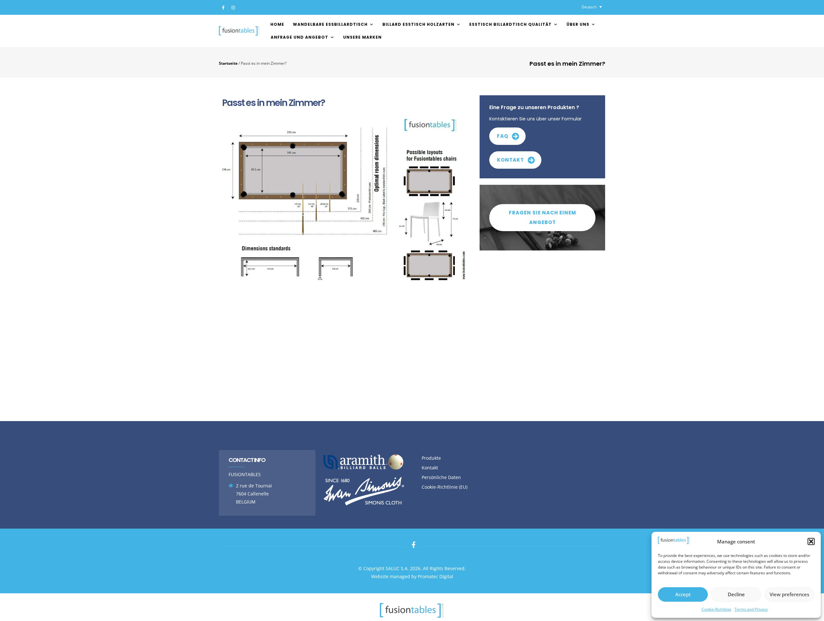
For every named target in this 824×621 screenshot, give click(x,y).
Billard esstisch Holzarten (418, 24)
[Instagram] (233, 7)
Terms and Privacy (751, 609)
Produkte (431, 458)
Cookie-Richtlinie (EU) (444, 487)
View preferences (789, 594)
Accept (683, 594)
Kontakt (430, 468)
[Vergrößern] (458, 122)
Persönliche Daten (441, 477)
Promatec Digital (435, 576)
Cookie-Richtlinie (716, 609)
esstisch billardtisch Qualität (510, 24)
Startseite (228, 63)
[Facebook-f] (223, 7)
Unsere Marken (362, 37)
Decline (736, 594)
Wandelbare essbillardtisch (330, 24)
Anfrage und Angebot (299, 37)
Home (277, 24)
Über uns (577, 24)
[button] (811, 541)
